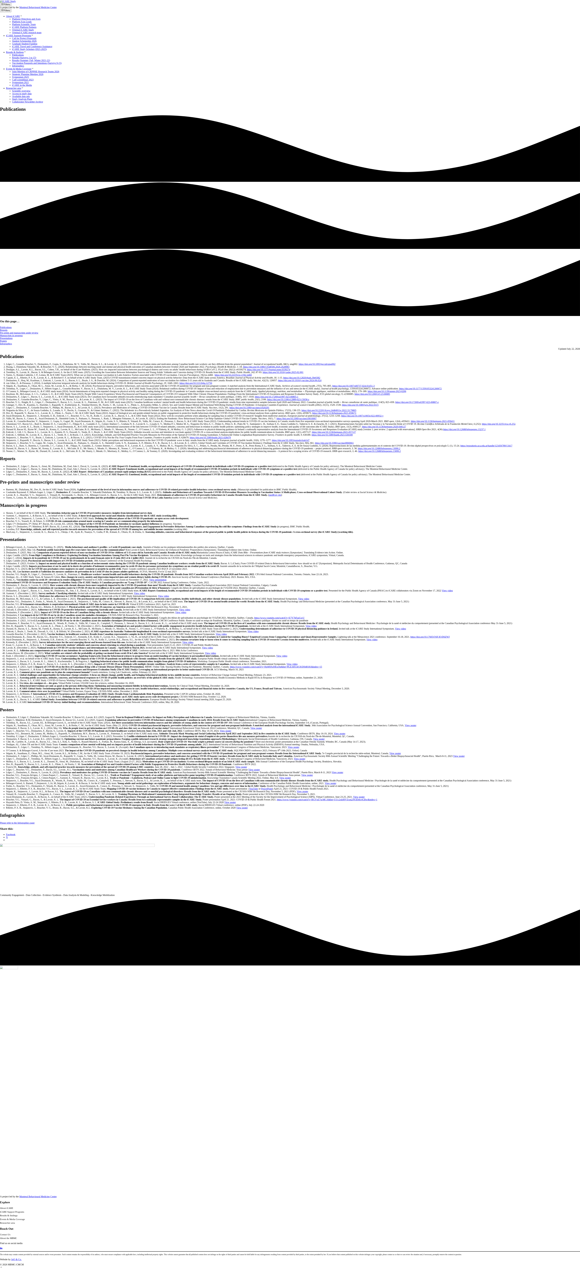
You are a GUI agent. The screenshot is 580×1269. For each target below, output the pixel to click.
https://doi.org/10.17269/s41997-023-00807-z (417, 402)
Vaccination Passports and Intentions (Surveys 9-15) (37, 63)
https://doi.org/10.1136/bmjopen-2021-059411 (433, 421)
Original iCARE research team (26, 32)
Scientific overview (21, 91)
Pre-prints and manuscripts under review (19, 333)
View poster (410, 725)
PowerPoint (266, 788)
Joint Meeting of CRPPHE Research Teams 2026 (35, 71)
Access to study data (22, 93)
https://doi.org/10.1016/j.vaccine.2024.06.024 (299, 380)
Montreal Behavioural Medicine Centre (38, 7)
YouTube (253, 788)
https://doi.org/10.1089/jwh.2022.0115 (360, 405)
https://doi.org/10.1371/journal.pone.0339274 (268, 369)
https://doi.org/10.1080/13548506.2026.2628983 (266, 367)
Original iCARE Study (23, 30)
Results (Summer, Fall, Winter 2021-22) (31, 60)
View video (447, 590)
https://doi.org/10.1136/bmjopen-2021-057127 (334, 432)
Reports (3, 330)
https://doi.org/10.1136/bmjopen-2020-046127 (384, 426)
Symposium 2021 (20, 82)
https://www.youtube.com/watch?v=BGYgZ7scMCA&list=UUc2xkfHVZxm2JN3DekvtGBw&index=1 (327, 799)
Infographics (18, 66)
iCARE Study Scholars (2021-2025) (29, 49)
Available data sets (21, 96)
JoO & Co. (16, 1259)
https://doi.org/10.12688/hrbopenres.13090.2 (379, 448)
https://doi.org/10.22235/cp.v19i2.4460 (233, 375)
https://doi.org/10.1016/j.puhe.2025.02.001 (283, 372)
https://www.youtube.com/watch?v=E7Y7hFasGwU (279, 618)
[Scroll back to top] (1, 1267)
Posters (3, 341)
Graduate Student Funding (24, 43)
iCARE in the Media (22, 85)
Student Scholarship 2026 (24, 41)
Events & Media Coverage (18, 69)
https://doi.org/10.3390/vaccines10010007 (297, 418)
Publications (18, 55)
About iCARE (13, 16)
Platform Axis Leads (22, 21)
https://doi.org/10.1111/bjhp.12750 (195, 383)
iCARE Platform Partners (24, 27)
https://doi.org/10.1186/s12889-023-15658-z (288, 399)
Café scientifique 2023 (23, 79)
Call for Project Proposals (24, 38)
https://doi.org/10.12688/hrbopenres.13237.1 (464, 429)
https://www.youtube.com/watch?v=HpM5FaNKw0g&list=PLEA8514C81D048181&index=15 (276, 666)
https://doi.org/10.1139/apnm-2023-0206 (387, 391)
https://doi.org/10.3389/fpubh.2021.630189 (332, 435)
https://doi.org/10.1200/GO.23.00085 (372, 394)
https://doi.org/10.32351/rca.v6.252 (498, 424)
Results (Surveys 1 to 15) (24, 57)
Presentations (6, 338)
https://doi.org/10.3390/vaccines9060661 (334, 443)
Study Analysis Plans (22, 99)
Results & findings (15, 52)
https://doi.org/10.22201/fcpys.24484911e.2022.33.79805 (328, 410)
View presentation (157, 579)
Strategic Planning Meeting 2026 (27, 74)
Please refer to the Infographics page (17, 823)
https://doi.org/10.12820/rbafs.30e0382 (301, 377)
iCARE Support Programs (18, 35)
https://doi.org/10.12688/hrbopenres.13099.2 (379, 451)
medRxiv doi (275, 495)
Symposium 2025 (20, 77)
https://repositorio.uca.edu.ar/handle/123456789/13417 (486, 445)
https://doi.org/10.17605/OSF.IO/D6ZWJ (430, 637)
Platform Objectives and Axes (26, 19)
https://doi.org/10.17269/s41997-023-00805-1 (276, 396)
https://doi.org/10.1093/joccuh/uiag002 (317, 364)
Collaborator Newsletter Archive (27, 101)
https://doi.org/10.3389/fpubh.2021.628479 (210, 437)
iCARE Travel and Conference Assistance (32, 46)
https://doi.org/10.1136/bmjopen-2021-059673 (334, 413)
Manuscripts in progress (11, 335)
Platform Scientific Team (24, 24)
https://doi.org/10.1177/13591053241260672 (420, 388)
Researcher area (13, 88)
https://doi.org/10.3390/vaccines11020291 (249, 407)
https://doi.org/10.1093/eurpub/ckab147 (290, 440)
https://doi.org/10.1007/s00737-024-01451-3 (353, 386)
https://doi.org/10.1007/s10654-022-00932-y (362, 415)
